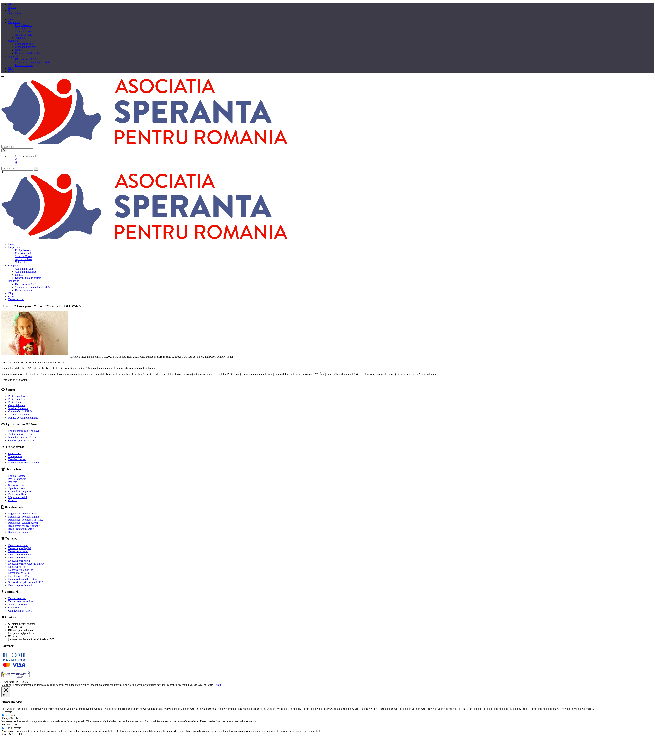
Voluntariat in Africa (19, 604)
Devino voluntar (24, 65)
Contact (12, 71)
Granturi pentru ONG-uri (21, 440)
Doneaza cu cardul (18, 545)
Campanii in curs (24, 43)
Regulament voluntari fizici (22, 513)
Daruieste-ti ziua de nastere (22, 579)
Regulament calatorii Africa (23, 522)
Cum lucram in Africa (20, 610)
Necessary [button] (6, 711)
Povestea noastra (17, 478)
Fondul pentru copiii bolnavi (23, 430)
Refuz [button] (209, 684)
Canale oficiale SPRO (20, 411)
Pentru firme (14, 402)
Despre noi (14, 22)
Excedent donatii (17, 459)
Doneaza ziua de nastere (28, 53)
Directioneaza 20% (18, 576)
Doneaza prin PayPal (19, 548)
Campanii (13, 40)
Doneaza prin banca (19, 560)
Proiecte (12, 481)
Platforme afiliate (17, 494)
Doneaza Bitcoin (17, 566)
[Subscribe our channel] (16, 162)
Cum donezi (14, 453)
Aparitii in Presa (23, 34)
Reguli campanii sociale (21, 528)
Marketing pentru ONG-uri (22, 437)
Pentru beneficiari (17, 399)
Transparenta (15, 456)
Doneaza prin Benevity (20, 585)
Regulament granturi (19, 531)
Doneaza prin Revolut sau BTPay (26, 563)
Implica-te (13, 56)
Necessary (11, 715)
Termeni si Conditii (18, 414)
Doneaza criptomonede (20, 569)
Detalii (217, 684)
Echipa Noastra (23, 25)
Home (11, 19)
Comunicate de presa (19, 491)
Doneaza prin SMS (18, 557)
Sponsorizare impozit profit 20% (32, 62)
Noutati (19, 49)
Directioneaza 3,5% (25, 59)
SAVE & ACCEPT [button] (11, 734)
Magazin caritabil (17, 497)
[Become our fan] (16, 159)
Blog (10, 68)
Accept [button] (202, 684)
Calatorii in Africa (17, 607)
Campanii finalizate (25, 46)
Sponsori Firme (23, 31)
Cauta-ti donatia (23, 28)
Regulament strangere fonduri (24, 525)
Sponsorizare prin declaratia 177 (25, 582)
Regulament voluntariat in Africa (25, 519)
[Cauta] (36, 169)
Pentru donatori (16, 396)
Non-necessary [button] (9, 724)
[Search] (3, 150)
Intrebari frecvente (18, 408)
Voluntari (20, 37)
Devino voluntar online (20, 601)
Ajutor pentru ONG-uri (20, 434)
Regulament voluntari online (23, 516)
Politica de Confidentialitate (23, 417)
